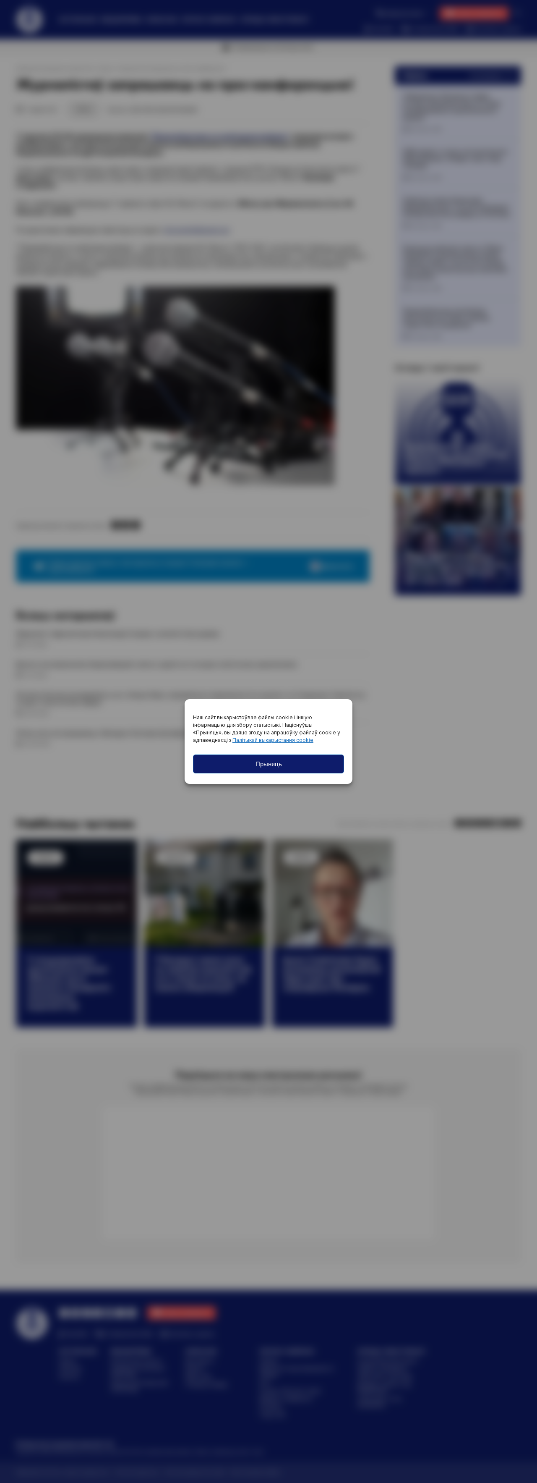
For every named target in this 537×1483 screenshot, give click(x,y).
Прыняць (268, 764)
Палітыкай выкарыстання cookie (272, 740)
